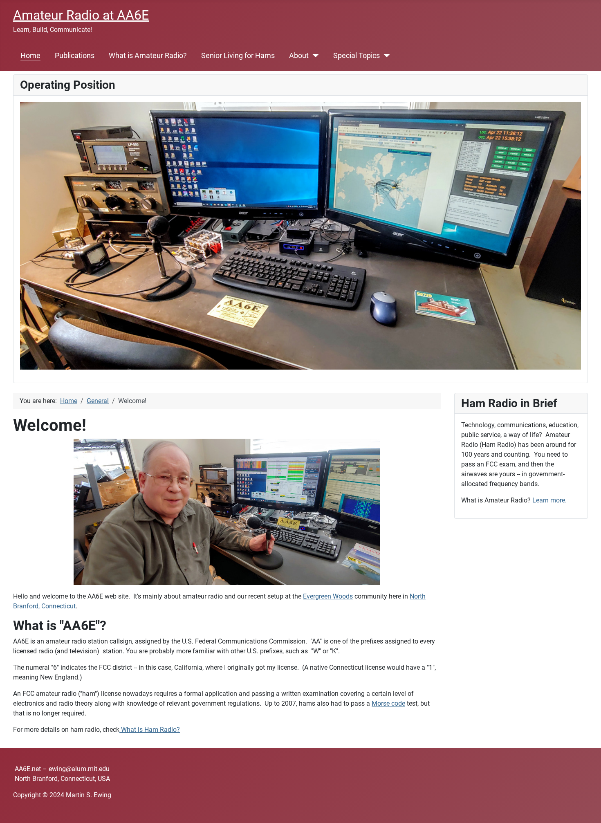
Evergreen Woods (328, 596)
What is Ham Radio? (150, 729)
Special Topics (356, 56)
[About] (314, 55)
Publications (74, 56)
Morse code (388, 703)
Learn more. (549, 500)
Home (30, 56)
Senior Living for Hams (238, 56)
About (299, 56)
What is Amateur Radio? (148, 56)
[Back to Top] (586, 807)
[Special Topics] (385, 55)
